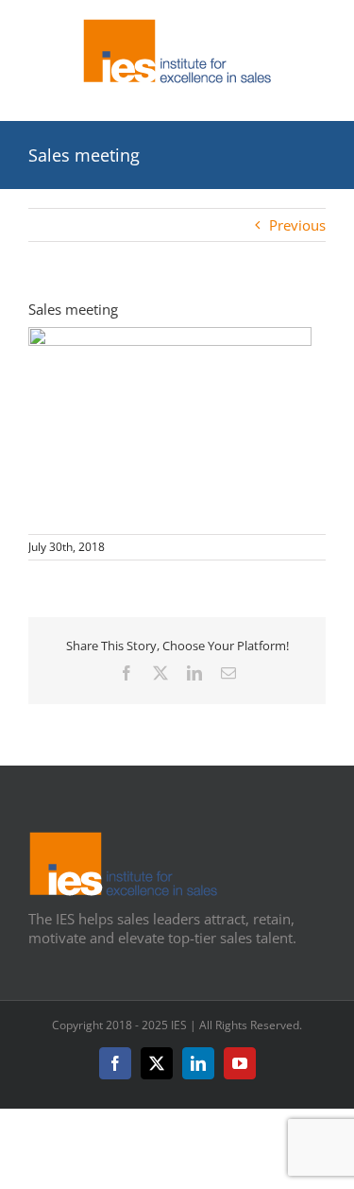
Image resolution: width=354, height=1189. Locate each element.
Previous (297, 224)
